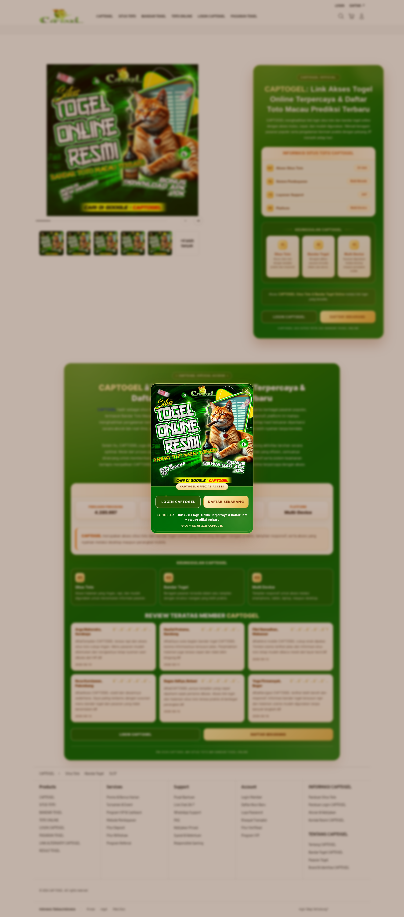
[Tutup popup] (246, 391)
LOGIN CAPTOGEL (178, 501)
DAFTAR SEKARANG (226, 501)
